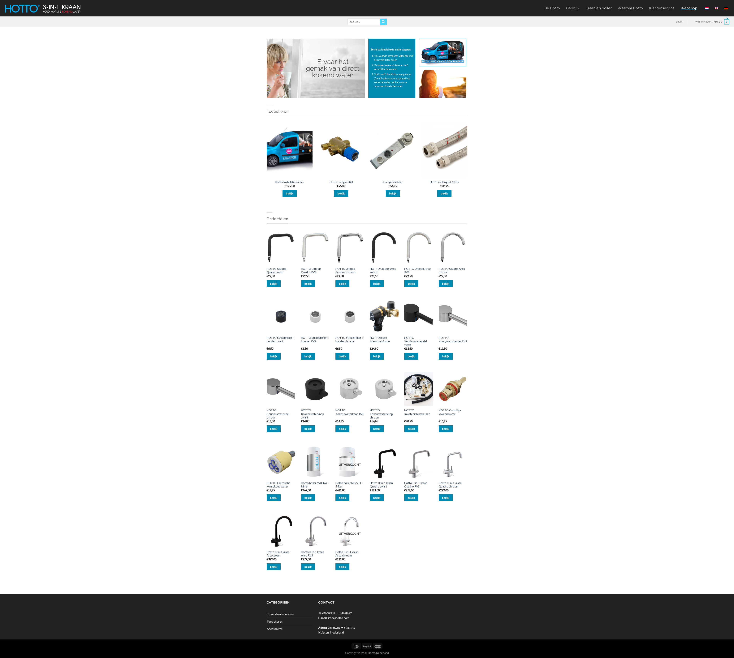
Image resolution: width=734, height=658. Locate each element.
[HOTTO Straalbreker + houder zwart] (281, 316)
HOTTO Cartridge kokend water (450, 412)
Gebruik (572, 8)
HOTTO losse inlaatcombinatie (380, 339)
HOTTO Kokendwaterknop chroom (381, 414)
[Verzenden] (383, 22)
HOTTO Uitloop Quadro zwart (276, 270)
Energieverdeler (393, 182)
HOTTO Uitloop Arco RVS (417, 270)
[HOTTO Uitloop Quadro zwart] (281, 247)
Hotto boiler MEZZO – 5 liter (349, 484)
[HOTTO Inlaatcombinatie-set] (418, 389)
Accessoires (275, 628)
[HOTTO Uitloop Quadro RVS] (315, 247)
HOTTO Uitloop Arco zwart (383, 270)
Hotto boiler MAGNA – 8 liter (315, 484)
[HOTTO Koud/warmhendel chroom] (281, 389)
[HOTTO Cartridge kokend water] (453, 389)
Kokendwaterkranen (280, 614)
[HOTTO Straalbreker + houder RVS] (315, 316)
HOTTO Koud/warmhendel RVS (453, 339)
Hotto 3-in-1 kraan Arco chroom (346, 553)
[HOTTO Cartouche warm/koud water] (281, 461)
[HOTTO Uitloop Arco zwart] (384, 247)
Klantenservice (662, 8)
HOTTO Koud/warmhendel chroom (278, 414)
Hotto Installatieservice (289, 182)
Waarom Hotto (630, 8)
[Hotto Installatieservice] (290, 150)
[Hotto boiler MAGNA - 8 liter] (315, 461)
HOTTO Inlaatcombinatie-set (417, 412)
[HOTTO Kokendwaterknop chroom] (384, 389)
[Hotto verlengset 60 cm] (444, 150)
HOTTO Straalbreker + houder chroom (349, 339)
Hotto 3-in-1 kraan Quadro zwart (381, 484)
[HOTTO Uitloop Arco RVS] (418, 247)
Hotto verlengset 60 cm (444, 182)
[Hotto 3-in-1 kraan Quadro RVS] (418, 461)
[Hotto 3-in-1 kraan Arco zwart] (281, 530)
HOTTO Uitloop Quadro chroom (345, 270)
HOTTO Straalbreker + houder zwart (281, 339)
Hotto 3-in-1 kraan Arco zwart (278, 553)
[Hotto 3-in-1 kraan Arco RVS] (315, 530)
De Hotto (552, 8)
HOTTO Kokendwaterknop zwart (312, 414)
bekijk (289, 193)
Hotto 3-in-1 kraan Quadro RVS (415, 484)
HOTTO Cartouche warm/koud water (278, 484)
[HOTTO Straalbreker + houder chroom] (349, 316)
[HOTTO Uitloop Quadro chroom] (349, 247)
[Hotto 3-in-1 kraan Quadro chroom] (453, 461)
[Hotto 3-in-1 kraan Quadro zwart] (384, 461)
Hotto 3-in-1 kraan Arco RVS (312, 553)
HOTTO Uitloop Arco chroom (452, 270)
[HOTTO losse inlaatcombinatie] (384, 316)
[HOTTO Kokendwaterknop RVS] (349, 389)
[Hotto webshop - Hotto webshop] (43, 8)
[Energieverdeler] (393, 150)
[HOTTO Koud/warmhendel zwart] (418, 316)
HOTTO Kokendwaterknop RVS (349, 412)
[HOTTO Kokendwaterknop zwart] (315, 389)
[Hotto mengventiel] (341, 150)
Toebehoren (275, 621)
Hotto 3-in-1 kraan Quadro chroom (450, 484)
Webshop (689, 8)
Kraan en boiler (598, 8)
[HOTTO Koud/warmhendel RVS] (453, 316)
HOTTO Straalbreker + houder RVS (315, 339)
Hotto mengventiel (341, 182)
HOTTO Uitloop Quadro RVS (311, 270)
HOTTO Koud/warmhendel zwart (415, 341)
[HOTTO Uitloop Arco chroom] (453, 247)
